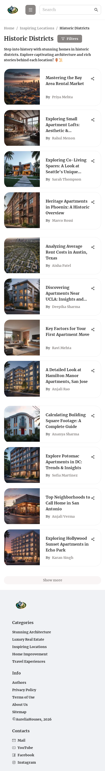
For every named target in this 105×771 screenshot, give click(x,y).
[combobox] (67, 10)
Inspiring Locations (37, 28)
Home (9, 28)
